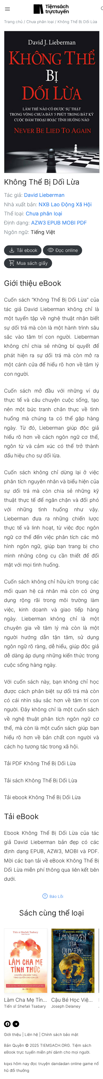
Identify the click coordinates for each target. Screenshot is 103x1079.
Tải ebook (22, 250)
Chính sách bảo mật (59, 1034)
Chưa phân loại (40, 21)
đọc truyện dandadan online (56, 1063)
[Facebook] (7, 1024)
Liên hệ (31, 1034)
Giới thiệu (12, 1034)
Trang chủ (13, 21)
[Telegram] (16, 1024)
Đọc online (62, 250)
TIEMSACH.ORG (55, 1045)
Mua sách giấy (28, 263)
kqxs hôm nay (16, 1063)
